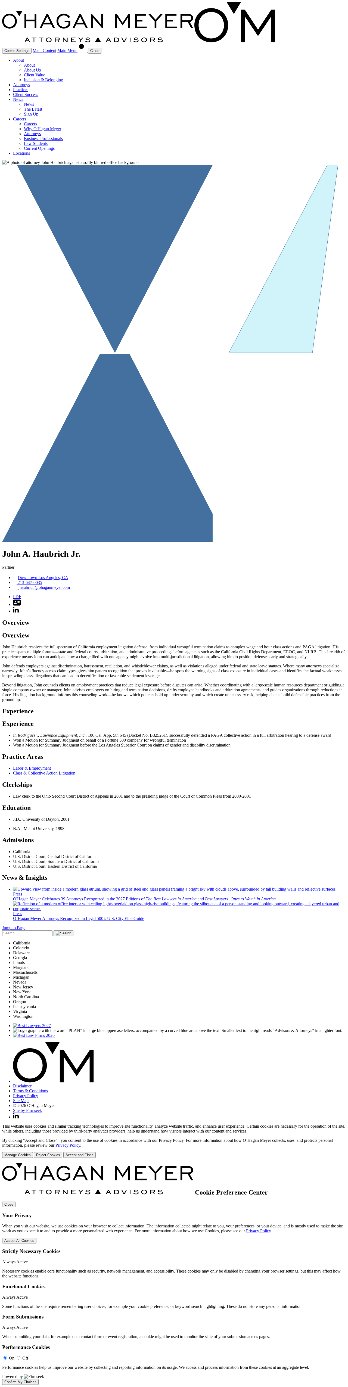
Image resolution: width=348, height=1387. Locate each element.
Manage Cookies (17, 1155)
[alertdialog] (174, 1274)
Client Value (34, 75)
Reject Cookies (48, 1155)
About (18, 60)
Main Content (44, 50)
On (11, 1358)
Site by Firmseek (27, 1110)
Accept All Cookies (19, 1241)
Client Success (25, 94)
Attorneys (21, 84)
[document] (174, 1274)
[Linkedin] (16, 1117)
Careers (19, 119)
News (18, 99)
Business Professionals (43, 138)
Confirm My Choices (20, 1382)
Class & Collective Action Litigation (44, 773)
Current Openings (39, 148)
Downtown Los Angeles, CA (43, 577)
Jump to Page (13, 927)
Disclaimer (22, 1086)
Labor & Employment (32, 768)
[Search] (83, 50)
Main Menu (67, 50)
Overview (15, 622)
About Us (32, 70)
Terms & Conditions (30, 1091)
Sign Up (31, 114)
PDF (17, 596)
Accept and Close (80, 1155)
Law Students (36, 143)
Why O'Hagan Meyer (42, 128)
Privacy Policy (25, 1095)
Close (8, 1204)
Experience (18, 711)
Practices (20, 89)
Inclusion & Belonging (43, 79)
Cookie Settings (16, 51)
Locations (21, 153)
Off (25, 1358)
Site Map (21, 1100)
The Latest (33, 109)
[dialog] (174, 1141)
